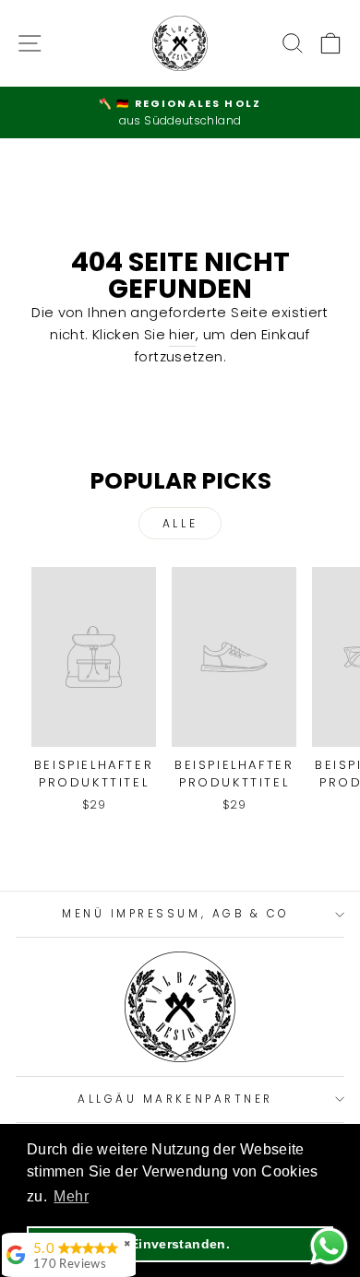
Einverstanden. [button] (180, 1243)
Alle (180, 523)
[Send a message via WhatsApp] (329, 1246)
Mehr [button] (71, 1196)
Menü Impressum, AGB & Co (175, 913)
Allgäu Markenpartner (175, 1099)
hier (182, 334)
